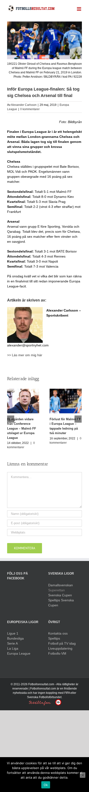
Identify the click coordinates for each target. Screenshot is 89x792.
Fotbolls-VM (57, 653)
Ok (46, 785)
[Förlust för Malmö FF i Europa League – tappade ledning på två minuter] (66, 401)
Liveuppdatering (60, 648)
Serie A (12, 643)
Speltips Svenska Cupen (61, 602)
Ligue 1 (12, 633)
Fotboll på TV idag (62, 643)
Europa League (18, 653)
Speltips (54, 638)
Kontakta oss (58, 633)
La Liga (12, 648)
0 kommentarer (30, 109)
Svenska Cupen (60, 595)
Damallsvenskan (60, 585)
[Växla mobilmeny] (79, 8)
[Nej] (82, 775)
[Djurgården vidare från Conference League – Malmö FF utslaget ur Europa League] (23, 401)
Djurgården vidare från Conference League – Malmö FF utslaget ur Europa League (21, 428)
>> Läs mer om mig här (24, 355)
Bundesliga (15, 638)
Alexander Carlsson (24, 105)
